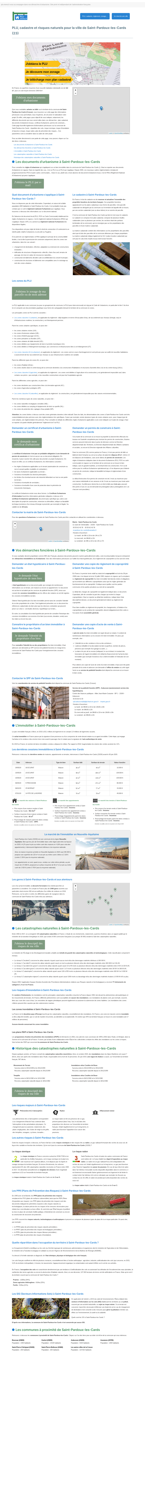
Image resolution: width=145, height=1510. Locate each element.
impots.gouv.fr (105, 701)
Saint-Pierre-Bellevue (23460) (52, 1347)
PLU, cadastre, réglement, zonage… (95, 16)
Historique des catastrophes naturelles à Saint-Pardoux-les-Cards (36, 157)
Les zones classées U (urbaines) (25, 318)
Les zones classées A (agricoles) (25, 372)
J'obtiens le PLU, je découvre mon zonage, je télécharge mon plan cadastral (72, 63)
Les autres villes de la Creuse (82, 1347)
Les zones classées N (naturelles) (26, 393)
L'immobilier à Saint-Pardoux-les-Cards (27, 151)
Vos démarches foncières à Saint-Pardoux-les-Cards (32, 148)
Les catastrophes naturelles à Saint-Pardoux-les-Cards (33, 154)
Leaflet (110, 133)
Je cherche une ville (121, 16)
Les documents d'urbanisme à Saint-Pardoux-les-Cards (33, 145)
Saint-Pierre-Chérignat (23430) (23, 1347)
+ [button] (75, 90)
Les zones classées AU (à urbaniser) (27, 352)
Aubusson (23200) (77, 1340)
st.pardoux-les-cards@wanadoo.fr (84, 530)
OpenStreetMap (119, 133)
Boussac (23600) (18, 1340)
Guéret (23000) (47, 1340)
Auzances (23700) (106, 1340)
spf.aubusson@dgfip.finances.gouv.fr (86, 701)
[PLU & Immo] (20, 16)
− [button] (75, 93)
